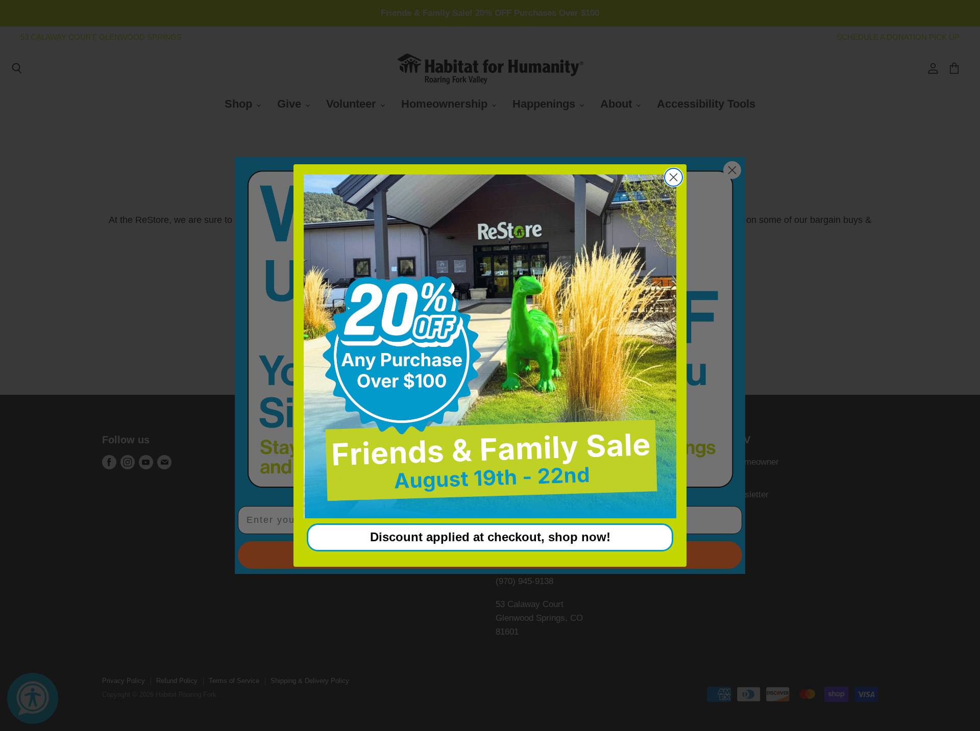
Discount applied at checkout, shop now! (490, 537)
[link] (490, 346)
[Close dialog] (673, 177)
